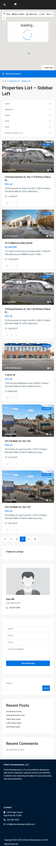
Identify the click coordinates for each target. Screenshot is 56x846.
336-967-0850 (15, 608)
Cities (7, 121)
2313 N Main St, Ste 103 (18, 441)
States (7, 115)
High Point (11, 170)
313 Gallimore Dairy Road (18, 243)
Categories (9, 109)
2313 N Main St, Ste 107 (18, 507)
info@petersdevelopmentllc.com (21, 824)
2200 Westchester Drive (15, 715)
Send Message (28, 663)
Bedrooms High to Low (14, 133)
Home (4, 81)
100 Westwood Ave (13, 711)
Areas (7, 127)
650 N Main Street (13, 727)
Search (9, 683)
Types (7, 104)
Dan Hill (10, 599)
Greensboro (12, 236)
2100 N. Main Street (13, 723)
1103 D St (10, 375)
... (39, 191)
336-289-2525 (13, 820)
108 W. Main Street (13, 719)
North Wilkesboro (14, 368)
